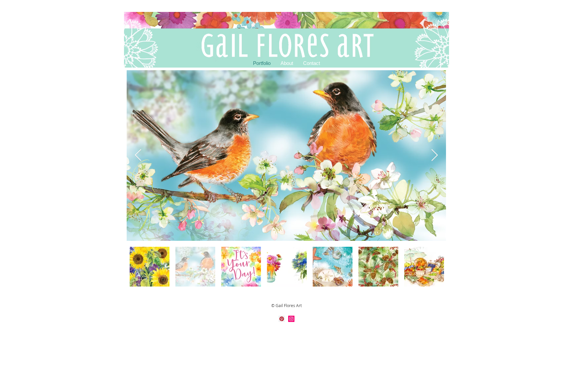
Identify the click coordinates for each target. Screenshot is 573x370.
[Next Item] (434, 155)
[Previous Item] (138, 155)
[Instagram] (291, 319)
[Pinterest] (282, 319)
